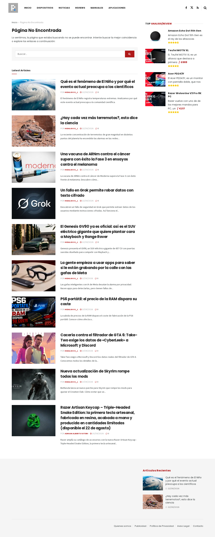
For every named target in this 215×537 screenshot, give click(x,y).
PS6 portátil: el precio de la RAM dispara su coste (98, 301)
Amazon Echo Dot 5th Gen (184, 30)
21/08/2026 (87, 278)
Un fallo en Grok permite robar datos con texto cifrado (96, 193)
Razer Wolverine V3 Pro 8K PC (184, 95)
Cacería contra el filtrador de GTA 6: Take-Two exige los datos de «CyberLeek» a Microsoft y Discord (98, 340)
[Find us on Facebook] (186, 8)
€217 (182, 108)
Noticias (64, 7)
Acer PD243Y (176, 73)
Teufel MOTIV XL (178, 50)
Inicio (27, 7)
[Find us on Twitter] (191, 8)
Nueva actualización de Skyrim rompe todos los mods (95, 374)
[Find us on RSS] (198, 8)
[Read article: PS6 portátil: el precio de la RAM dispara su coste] (33, 312)
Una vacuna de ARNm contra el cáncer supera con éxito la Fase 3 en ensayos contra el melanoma (95, 159)
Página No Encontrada (31, 22)
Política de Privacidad (162, 526)
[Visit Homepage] (13, 8)
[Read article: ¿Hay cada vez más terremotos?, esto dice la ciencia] (33, 131)
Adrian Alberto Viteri (76, 433)
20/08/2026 (98, 433)
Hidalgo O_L (71, 92)
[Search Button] (205, 8)
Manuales (97, 7)
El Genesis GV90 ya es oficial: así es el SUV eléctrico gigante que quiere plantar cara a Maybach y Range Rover (97, 231)
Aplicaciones (117, 7)
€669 (184, 62)
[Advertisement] (174, 142)
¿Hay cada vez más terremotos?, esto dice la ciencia (98, 120)
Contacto (198, 526)
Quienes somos (122, 526)
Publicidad (140, 526)
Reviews (80, 7)
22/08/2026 (87, 92)
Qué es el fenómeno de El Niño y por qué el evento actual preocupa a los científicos (97, 84)
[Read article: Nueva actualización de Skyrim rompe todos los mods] (33, 384)
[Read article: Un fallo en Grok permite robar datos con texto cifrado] (33, 203)
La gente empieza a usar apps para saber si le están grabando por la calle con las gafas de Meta (97, 268)
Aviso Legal (183, 526)
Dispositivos (45, 7)
